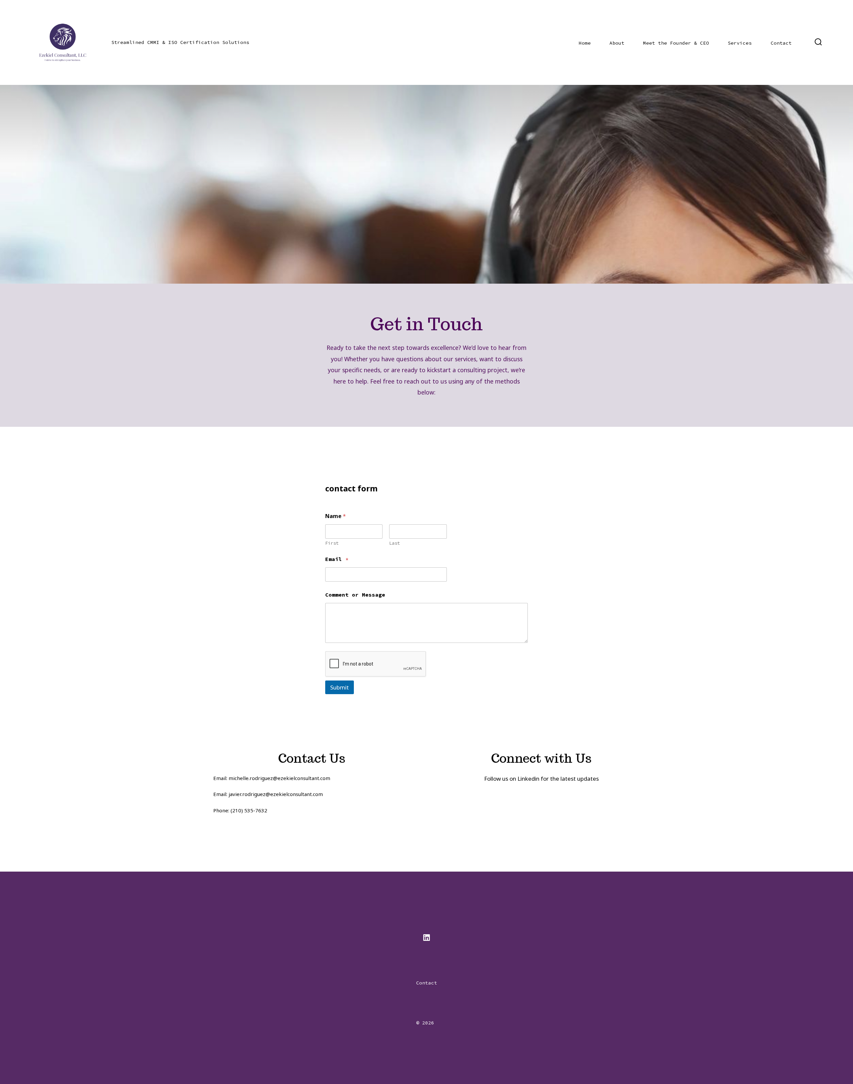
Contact (781, 43)
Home (585, 43)
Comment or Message (355, 595)
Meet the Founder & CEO (676, 43)
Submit (339, 687)
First (332, 543)
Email (337, 559)
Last (394, 543)
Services (740, 43)
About (616, 43)
